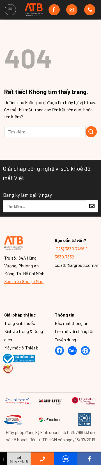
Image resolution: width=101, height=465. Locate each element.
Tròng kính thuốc (19, 323)
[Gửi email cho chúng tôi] (71, 9)
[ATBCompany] (33, 10)
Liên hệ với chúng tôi (74, 331)
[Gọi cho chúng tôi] (89, 9)
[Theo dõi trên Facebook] (54, 9)
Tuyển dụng (65, 339)
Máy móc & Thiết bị (22, 348)
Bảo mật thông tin (71, 323)
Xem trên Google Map (23, 281)
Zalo (72, 350)
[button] (10, 9)
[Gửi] (91, 131)
